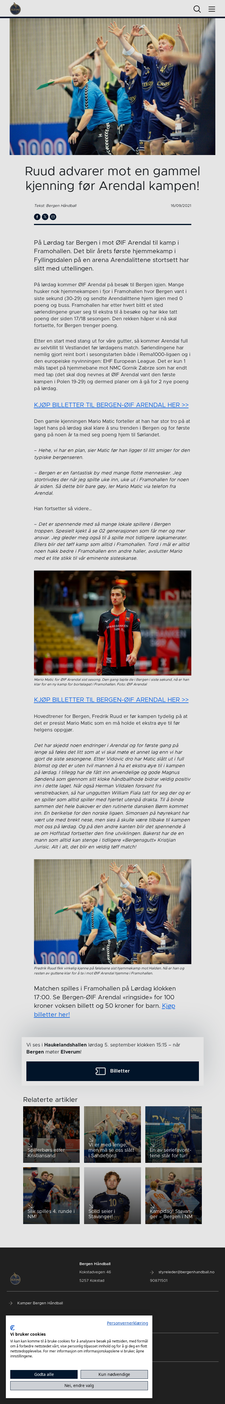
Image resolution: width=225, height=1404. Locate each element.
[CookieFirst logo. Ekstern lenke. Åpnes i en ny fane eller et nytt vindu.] (12, 1327)
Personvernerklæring (127, 1323)
